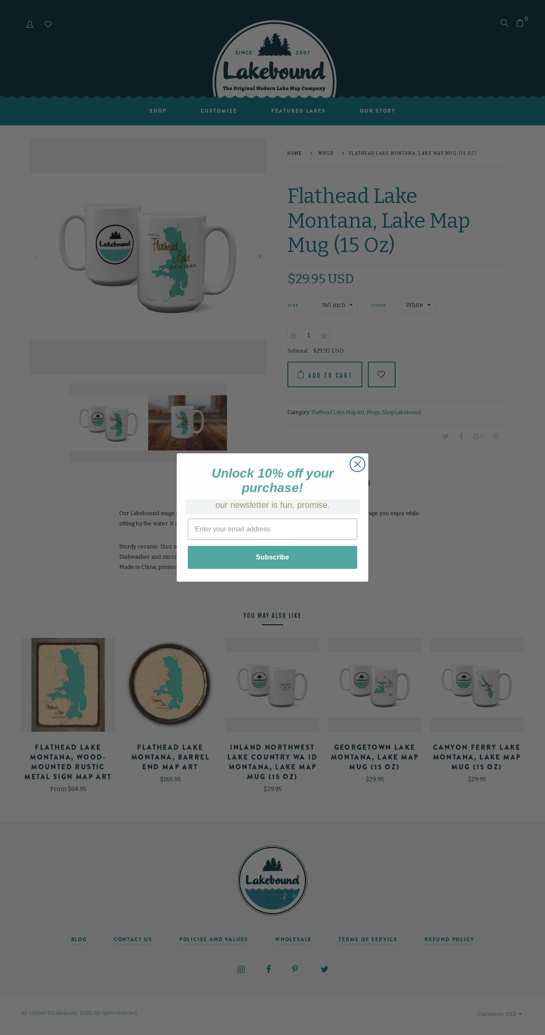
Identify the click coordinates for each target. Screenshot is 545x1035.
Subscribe (272, 557)
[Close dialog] (357, 464)
